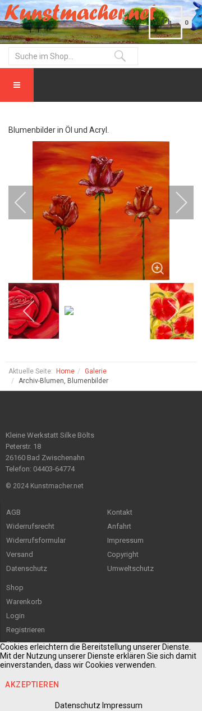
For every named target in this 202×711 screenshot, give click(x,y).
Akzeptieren (32, 684)
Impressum (125, 540)
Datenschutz (26, 568)
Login (15, 615)
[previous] (28, 202)
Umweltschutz (130, 568)
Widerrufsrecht (30, 526)
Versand (19, 554)
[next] (174, 202)
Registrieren (25, 630)
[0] (165, 22)
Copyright (123, 554)
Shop (15, 587)
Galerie (96, 371)
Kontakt (119, 512)
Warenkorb (24, 601)
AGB (13, 512)
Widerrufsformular (36, 540)
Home (65, 371)
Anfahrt (119, 526)
